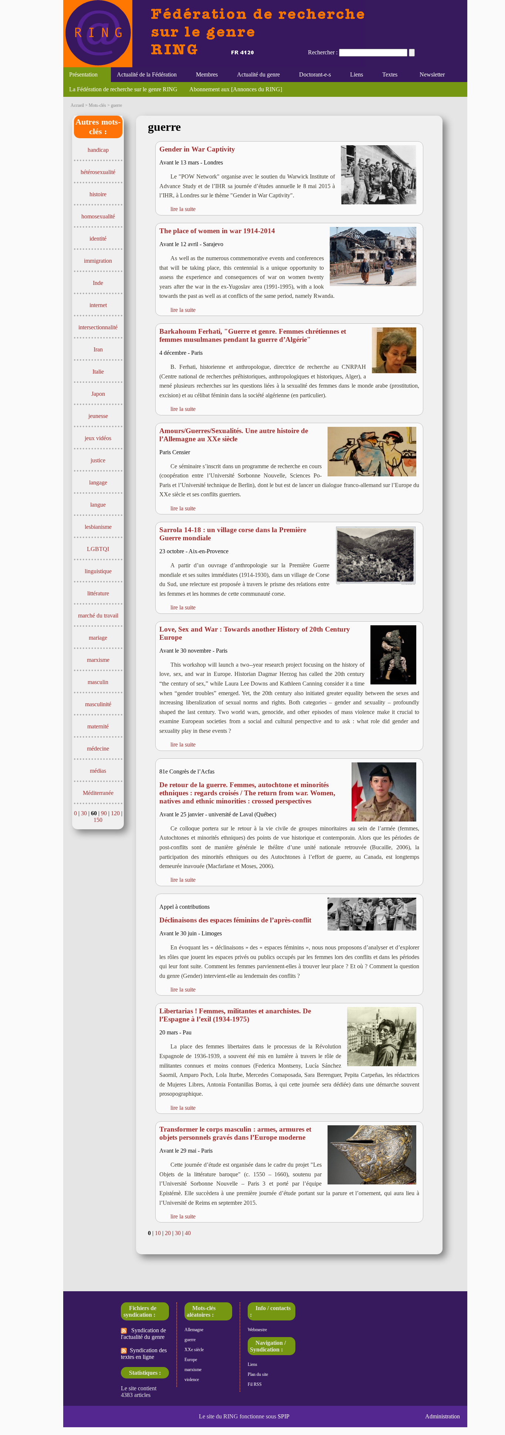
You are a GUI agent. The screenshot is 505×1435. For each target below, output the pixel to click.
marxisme (98, 660)
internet (98, 305)
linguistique (98, 571)
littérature (98, 593)
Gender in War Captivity (197, 149)
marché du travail (98, 615)
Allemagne (193, 1329)
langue (98, 504)
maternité (98, 726)
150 (98, 820)
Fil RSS (255, 1384)
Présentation (80, 74)
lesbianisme (98, 527)
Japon (98, 394)
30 (84, 813)
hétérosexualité (98, 172)
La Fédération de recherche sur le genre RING (123, 89)
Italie (98, 371)
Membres (204, 74)
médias (98, 771)
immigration (98, 261)
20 (168, 1233)
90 (104, 813)
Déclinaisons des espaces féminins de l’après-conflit (235, 920)
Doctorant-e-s (312, 74)
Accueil (77, 105)
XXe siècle (194, 1349)
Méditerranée (98, 793)
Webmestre (257, 1329)
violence (191, 1379)
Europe (190, 1359)
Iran (98, 349)
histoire (97, 194)
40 (188, 1233)
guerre (190, 1339)
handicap (98, 150)
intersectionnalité (98, 327)
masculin (98, 682)
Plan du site (258, 1374)
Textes (386, 74)
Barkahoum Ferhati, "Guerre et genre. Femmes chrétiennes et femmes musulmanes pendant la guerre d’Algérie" (252, 335)
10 (158, 1233)
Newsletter (431, 74)
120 (115, 813)
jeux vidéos (98, 438)
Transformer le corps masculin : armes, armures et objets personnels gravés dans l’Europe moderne (235, 1133)
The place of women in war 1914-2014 (217, 231)
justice (98, 460)
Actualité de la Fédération (144, 74)
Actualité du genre (255, 74)
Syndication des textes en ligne (144, 1353)
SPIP (283, 1416)
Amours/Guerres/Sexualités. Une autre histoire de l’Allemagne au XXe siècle (233, 435)
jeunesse (98, 416)
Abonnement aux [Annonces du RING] (235, 89)
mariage (98, 638)
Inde (98, 283)
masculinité (98, 704)
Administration (442, 1416)
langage (98, 482)
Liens (353, 74)
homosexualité (98, 216)
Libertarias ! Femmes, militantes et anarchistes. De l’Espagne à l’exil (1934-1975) (235, 1015)
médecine (98, 748)
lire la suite (183, 209)
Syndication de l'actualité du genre (143, 1333)
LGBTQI (98, 549)
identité (97, 238)
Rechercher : (323, 52)
